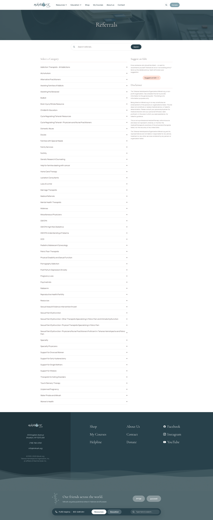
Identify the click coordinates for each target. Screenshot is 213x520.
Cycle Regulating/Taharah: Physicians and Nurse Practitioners (65, 122)
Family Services (46, 147)
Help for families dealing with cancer (55, 165)
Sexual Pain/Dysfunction (50, 313)
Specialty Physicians (48, 346)
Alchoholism (45, 73)
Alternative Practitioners (50, 79)
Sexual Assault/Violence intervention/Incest (58, 306)
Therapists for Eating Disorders (53, 377)
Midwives (44, 208)
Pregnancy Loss (46, 276)
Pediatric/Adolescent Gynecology (54, 245)
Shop (87, 5)
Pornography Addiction (49, 263)
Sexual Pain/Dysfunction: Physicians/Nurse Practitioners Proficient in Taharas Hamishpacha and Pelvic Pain (82, 332)
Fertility (43, 153)
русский (153, 498)
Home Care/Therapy (48, 171)
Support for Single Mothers (51, 364)
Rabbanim (44, 288)
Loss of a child (46, 184)
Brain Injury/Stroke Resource (52, 104)
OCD (42, 239)
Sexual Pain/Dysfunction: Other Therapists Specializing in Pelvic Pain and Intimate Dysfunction (79, 319)
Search (136, 47)
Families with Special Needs (51, 141)
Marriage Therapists (48, 190)
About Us (133, 426)
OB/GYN (43, 220)
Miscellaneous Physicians (51, 214)
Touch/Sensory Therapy (50, 383)
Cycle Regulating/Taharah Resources (55, 116)
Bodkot (43, 98)
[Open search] (166, 5)
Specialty (44, 340)
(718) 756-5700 (35, 443)
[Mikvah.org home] (42, 5)
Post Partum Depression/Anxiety (53, 270)
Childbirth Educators (48, 110)
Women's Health (47, 401)
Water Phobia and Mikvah (50, 395)
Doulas (43, 134)
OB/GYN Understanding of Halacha (54, 233)
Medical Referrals (47, 196)
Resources (60, 5)
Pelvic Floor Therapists (49, 251)
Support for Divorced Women (52, 352)
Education (75, 5)
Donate (175, 5)
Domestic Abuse (47, 128)
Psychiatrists (45, 282)
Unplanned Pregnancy (49, 389)
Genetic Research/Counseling (52, 159)
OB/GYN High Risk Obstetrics (52, 227)
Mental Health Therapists (50, 202)
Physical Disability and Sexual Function (56, 257)
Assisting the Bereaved (49, 91)
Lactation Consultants (49, 177)
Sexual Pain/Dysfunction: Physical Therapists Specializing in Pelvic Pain (69, 325)
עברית (138, 498)
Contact (121, 5)
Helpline (96, 442)
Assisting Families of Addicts (51, 85)
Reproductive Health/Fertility (52, 294)
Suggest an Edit (151, 78)
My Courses (98, 5)
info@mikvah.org (35, 448)
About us (110, 5)
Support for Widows (48, 371)
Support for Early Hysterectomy (53, 358)
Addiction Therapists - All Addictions (55, 67)
